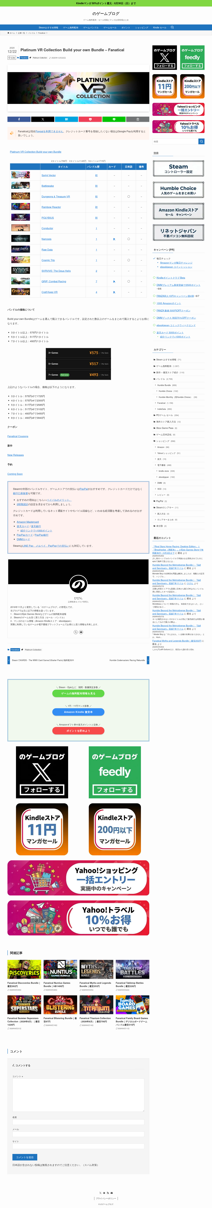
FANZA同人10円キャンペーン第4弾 (175, 296)
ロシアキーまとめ (167, 519)
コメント (17, 1076)
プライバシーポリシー (106, 1198)
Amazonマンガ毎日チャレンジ (176, 262)
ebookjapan (167, 476)
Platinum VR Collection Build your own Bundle (35, 151)
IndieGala (164, 408)
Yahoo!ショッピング (168, 453)
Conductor (47, 228)
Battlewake (48, 186)
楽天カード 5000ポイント (170, 332)
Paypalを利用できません (49, 131)
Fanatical (24, 57)
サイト (15, 1141)
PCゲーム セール (167, 415)
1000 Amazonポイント (169, 303)
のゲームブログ (106, 13)
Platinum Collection (40, 57)
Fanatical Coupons (17, 436)
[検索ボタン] (172, 27)
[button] (19, 119)
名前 (14, 1117)
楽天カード (23, 526)
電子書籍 (164, 465)
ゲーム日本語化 (165, 434)
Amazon (163, 447)
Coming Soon (15, 474)
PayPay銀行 (41, 535)
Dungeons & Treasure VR (56, 196)
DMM (161, 482)
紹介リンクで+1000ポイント (36, 530)
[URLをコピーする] (137, 119)
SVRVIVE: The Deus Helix (56, 271)
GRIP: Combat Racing (54, 281)
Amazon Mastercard (28, 522)
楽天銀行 (36, 526)
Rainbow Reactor (51, 207)
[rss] (107, 1193)
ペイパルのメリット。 (59, 500)
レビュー (163, 494)
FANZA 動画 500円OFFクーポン (173, 310)
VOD (161, 488)
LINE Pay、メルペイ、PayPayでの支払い (46, 545)
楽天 (161, 458)
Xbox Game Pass (166, 427)
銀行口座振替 (20, 493)
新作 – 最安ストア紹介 (170, 372)
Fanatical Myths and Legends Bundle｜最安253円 (176, 640)
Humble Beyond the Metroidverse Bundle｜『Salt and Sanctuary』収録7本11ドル (176, 566)
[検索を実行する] (201, 141)
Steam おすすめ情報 (168, 359)
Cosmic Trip (48, 260)
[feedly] (104, 1193)
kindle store (167, 470)
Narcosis (46, 239)
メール (15, 1129)
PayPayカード (25, 535)
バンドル (164, 378)
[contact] (81, 632)
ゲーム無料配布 (167, 366)
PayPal (84, 489)
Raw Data (47, 249)
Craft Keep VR (50, 292)
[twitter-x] (76, 632)
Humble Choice (168, 391)
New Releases (15, 455)
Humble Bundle (167, 385)
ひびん (190, 583)
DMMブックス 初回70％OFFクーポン (176, 317)
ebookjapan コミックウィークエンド (176, 325)
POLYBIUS (48, 217)
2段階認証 (22, 504)
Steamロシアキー (167, 507)
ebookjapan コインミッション (176, 266)
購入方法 (163, 513)
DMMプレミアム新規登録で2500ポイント (179, 285)
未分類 (161, 525)
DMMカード (23, 539)
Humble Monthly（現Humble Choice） (178, 397)
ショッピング (165, 440)
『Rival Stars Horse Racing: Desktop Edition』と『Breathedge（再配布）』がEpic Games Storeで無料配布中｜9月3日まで (177, 549)
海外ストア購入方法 (168, 421)
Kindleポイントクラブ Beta (171, 277)
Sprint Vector (49, 175)
